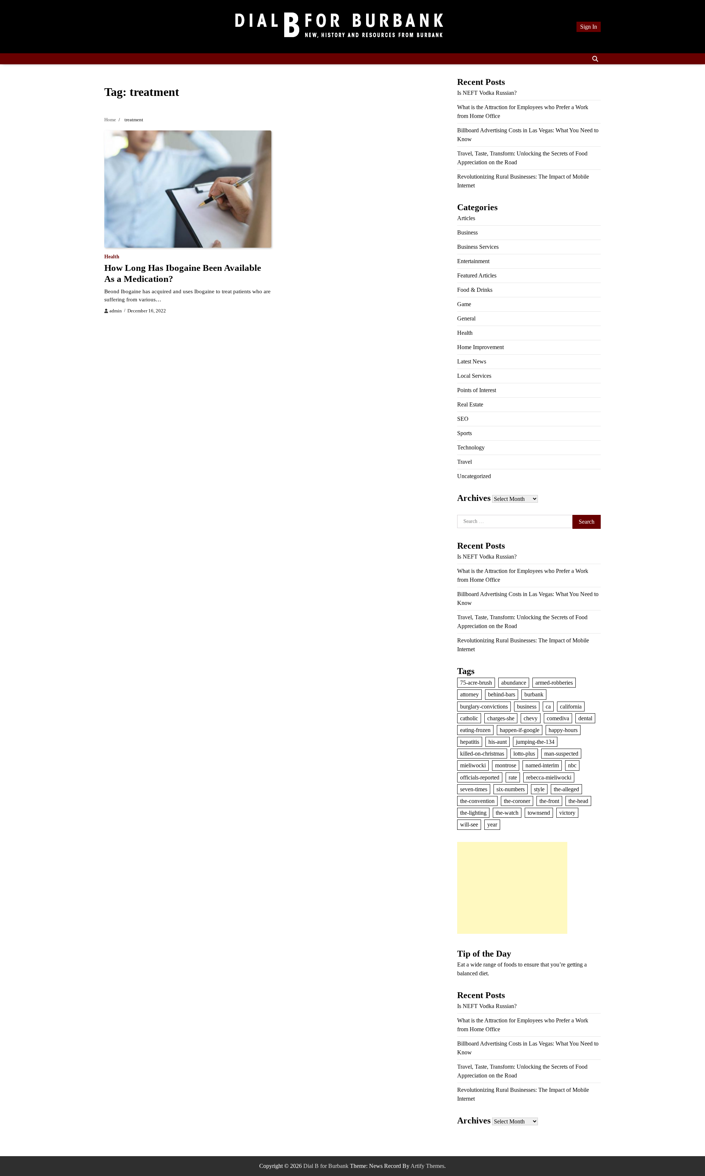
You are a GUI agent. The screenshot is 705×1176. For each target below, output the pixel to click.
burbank (533, 694)
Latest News (471, 361)
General (466, 318)
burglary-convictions (484, 706)
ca (548, 706)
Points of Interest (476, 390)
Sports (464, 433)
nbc (572, 765)
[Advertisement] (512, 888)
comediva (558, 718)
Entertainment (473, 261)
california (571, 706)
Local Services (474, 376)
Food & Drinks (474, 290)
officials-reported (479, 777)
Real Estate (470, 404)
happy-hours (563, 730)
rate (513, 777)
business (526, 706)
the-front (549, 801)
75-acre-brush (476, 683)
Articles (466, 218)
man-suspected (561, 753)
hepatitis (469, 742)
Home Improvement (480, 347)
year (492, 824)
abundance (513, 683)
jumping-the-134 (535, 742)
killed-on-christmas (482, 753)
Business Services (478, 247)
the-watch (507, 813)
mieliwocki (473, 765)
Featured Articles (476, 275)
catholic (469, 718)
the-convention (477, 801)
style (539, 789)
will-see (469, 824)
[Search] (595, 58)
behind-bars (501, 694)
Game (464, 304)
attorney (469, 694)
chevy (531, 718)
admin (115, 310)
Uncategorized (474, 476)
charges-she (500, 718)
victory (567, 813)
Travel (464, 462)
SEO (463, 419)
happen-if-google (519, 730)
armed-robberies (554, 683)
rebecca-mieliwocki (548, 777)
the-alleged (566, 789)
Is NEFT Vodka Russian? (487, 93)
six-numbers (510, 789)
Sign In (588, 27)
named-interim (542, 765)
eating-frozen (475, 730)
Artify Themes (427, 1166)
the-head (578, 801)
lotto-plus (524, 753)
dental (585, 718)
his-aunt (497, 742)
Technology (471, 447)
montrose (505, 765)
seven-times (473, 789)
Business (467, 232)
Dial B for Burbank (325, 1166)
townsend (539, 813)
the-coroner (517, 801)
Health (111, 256)
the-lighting (473, 813)
